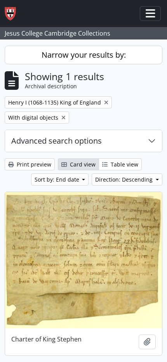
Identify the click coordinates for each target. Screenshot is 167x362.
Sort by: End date (58, 179)
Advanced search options (56, 141)
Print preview (33, 164)
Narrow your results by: (84, 55)
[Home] (13, 14)
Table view (123, 164)
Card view (82, 164)
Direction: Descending (124, 179)
